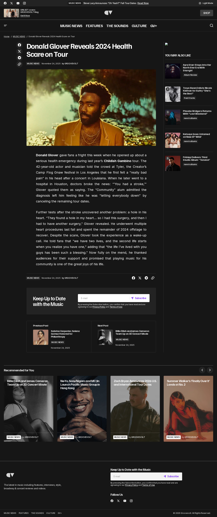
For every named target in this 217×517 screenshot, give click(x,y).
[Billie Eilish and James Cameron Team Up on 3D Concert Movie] (28, 409)
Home (6, 36)
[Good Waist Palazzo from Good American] (166, 43)
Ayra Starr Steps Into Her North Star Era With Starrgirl (197, 67)
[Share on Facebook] (19, 45)
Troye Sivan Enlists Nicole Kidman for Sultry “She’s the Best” (197, 91)
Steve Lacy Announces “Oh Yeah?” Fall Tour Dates (109, 3)
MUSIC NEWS (75, 3)
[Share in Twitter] (19, 51)
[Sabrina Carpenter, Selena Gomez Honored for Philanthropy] (59, 336)
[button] (206, 3)
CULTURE (50, 513)
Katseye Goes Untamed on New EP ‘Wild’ (196, 135)
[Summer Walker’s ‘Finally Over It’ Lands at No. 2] (188, 409)
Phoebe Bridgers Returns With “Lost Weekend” (197, 112)
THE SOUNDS (37, 513)
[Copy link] (19, 64)
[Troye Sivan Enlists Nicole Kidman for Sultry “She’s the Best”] (172, 94)
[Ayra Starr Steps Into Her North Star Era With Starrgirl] (172, 71)
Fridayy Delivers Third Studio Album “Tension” (196, 158)
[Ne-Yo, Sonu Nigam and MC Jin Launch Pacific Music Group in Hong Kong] (82, 409)
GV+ (60, 513)
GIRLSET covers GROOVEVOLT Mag (29, 11)
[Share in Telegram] (19, 58)
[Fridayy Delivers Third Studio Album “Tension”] (172, 163)
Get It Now (25, 16)
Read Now (143, 3)
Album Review (190, 75)
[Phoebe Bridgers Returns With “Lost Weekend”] (172, 117)
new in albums (190, 118)
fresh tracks (189, 98)
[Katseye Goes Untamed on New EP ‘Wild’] (172, 140)
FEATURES (24, 513)
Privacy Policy (99, 307)
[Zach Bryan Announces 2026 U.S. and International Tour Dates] (135, 409)
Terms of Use (116, 307)
